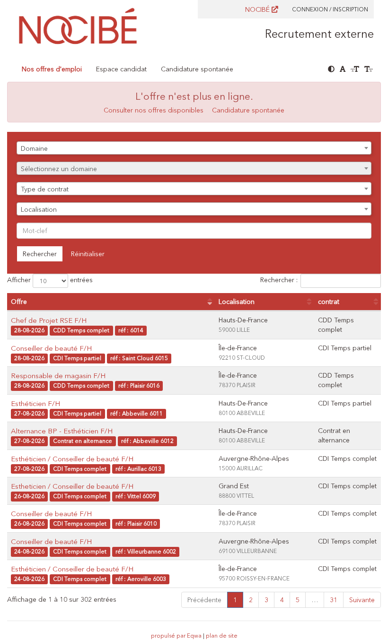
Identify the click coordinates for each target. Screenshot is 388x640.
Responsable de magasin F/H (58, 375)
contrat (328, 301)
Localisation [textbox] (39, 209)
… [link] (314, 600)
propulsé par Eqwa (177, 635)
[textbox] (194, 168)
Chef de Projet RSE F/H (49, 320)
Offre (19, 301)
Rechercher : (279, 280)
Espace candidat (121, 69)
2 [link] (251, 600)
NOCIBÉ (258, 9)
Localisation (237, 301)
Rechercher (40, 254)
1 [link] (235, 600)
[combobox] (194, 148)
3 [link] (266, 600)
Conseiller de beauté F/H (51, 348)
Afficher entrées (50, 280)
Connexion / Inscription (330, 9)
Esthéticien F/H (35, 403)
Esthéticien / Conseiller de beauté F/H (72, 458)
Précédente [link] (204, 600)
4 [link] (282, 600)
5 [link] (298, 600)
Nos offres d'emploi (52, 69)
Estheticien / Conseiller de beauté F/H (72, 486)
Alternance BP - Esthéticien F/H (62, 430)
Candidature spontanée (197, 69)
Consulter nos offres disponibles (153, 110)
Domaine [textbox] (34, 148)
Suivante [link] (362, 600)
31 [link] (333, 600)
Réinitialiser (88, 254)
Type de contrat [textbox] (45, 189)
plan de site (222, 635)
